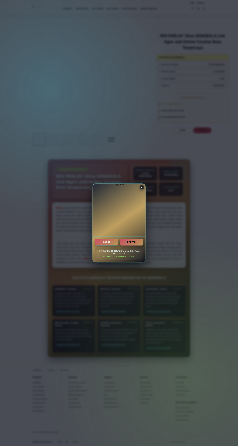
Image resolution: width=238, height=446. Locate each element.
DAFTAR (131, 242)
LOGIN (106, 242)
